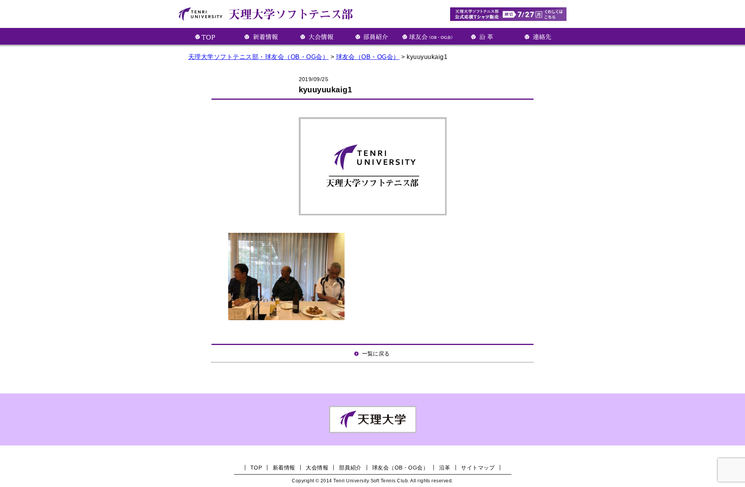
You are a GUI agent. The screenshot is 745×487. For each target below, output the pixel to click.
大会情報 (317, 467)
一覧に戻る (376, 353)
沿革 (444, 467)
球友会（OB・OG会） (400, 467)
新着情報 (284, 467)
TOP (256, 467)
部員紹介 (350, 467)
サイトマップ (478, 467)
